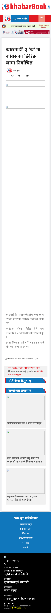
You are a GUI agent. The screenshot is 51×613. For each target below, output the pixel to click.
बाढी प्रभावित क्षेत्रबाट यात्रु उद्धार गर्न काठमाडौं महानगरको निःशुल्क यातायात (24, 460)
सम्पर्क (25, 547)
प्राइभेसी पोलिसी (26, 538)
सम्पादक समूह (26, 524)
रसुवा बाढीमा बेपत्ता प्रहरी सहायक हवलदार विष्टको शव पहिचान (22, 498)
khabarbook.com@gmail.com (22, 371)
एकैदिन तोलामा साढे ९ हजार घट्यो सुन (24, 423)
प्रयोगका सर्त (25, 529)
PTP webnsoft (19, 608)
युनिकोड (25, 543)
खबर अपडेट (22, 18)
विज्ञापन (25, 534)
